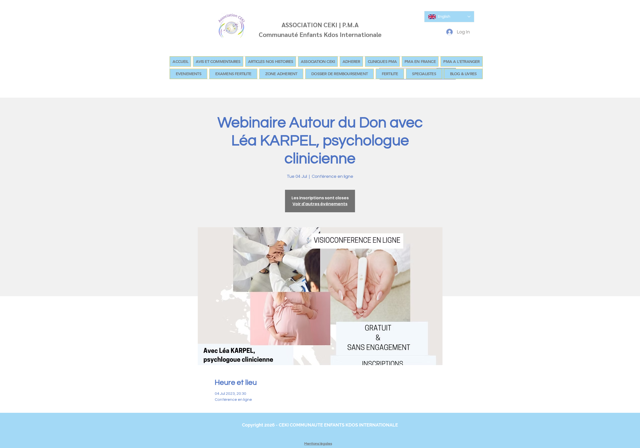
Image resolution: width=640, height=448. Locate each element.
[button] (281, 74)
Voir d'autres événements (320, 204)
